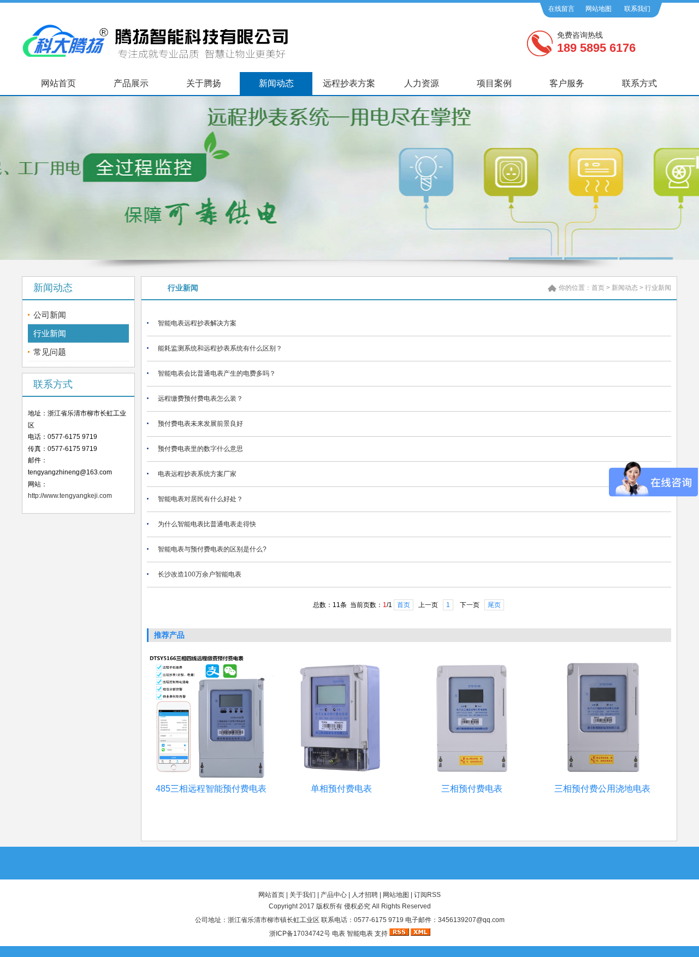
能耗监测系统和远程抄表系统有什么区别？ (220, 348)
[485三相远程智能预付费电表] (211, 778)
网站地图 (598, 9)
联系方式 (639, 83)
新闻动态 (276, 83)
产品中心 (334, 895)
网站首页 (58, 83)
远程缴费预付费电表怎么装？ (200, 398)
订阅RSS (427, 895)
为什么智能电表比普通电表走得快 (207, 524)
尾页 (494, 605)
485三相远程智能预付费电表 (211, 788)
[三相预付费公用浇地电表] (602, 778)
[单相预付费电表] (341, 778)
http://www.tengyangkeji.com (70, 496)
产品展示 (131, 83)
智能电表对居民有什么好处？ (200, 499)
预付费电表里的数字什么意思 (200, 449)
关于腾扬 (203, 83)
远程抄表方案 (349, 83)
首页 (598, 288)
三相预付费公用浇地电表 (602, 788)
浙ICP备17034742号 (299, 933)
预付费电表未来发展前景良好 (200, 423)
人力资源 (421, 83)
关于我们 (302, 895)
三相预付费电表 (471, 788)
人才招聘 (365, 895)
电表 (338, 933)
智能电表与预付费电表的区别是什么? (212, 549)
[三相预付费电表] (472, 778)
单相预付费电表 (341, 788)
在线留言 (561, 9)
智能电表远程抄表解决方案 (197, 323)
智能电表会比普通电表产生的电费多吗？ (217, 373)
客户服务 (566, 83)
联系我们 (637, 9)
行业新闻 (49, 333)
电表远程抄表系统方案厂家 (197, 474)
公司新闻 (49, 314)
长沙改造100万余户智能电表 (199, 574)
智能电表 (360, 933)
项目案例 (494, 83)
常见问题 (49, 351)
